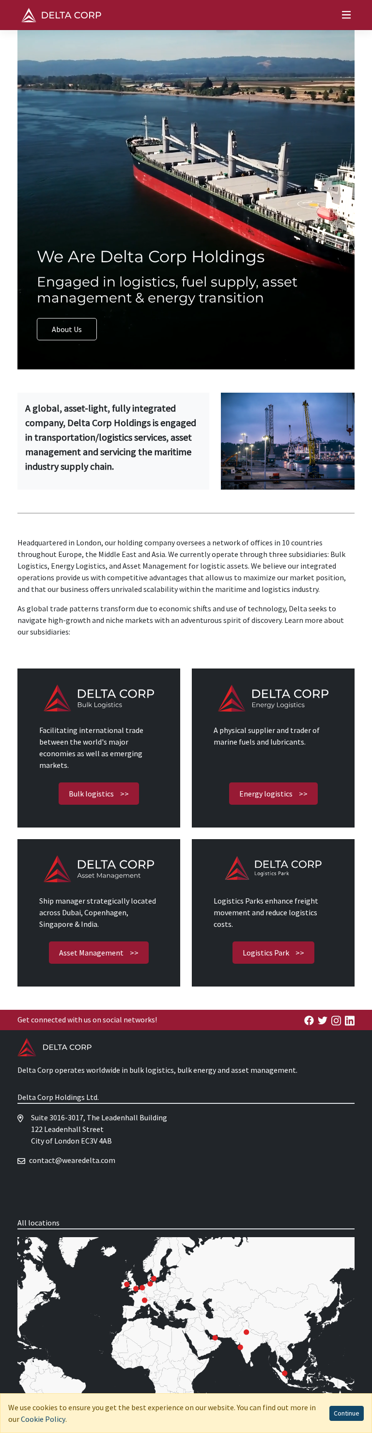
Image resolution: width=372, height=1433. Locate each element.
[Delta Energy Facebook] (309, 1019)
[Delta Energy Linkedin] (350, 1019)
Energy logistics (273, 793)
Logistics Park (273, 952)
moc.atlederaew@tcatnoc (72, 1160)
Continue (346, 1413)
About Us (67, 329)
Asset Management (99, 952)
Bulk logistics (99, 793)
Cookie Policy (43, 1419)
